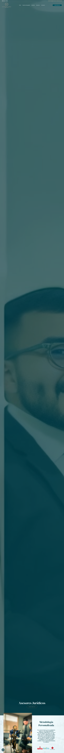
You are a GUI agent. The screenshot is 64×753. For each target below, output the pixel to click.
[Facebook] (6, 0)
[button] (57, 5)
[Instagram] (5, 0)
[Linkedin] (2, 0)
